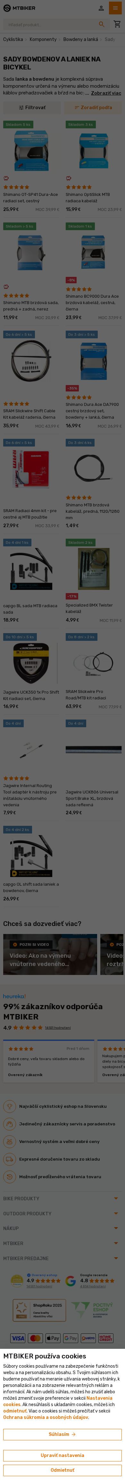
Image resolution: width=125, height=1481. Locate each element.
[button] (15, 1411)
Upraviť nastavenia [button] (62, 1455)
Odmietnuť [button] (62, 1470)
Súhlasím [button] (63, 1434)
